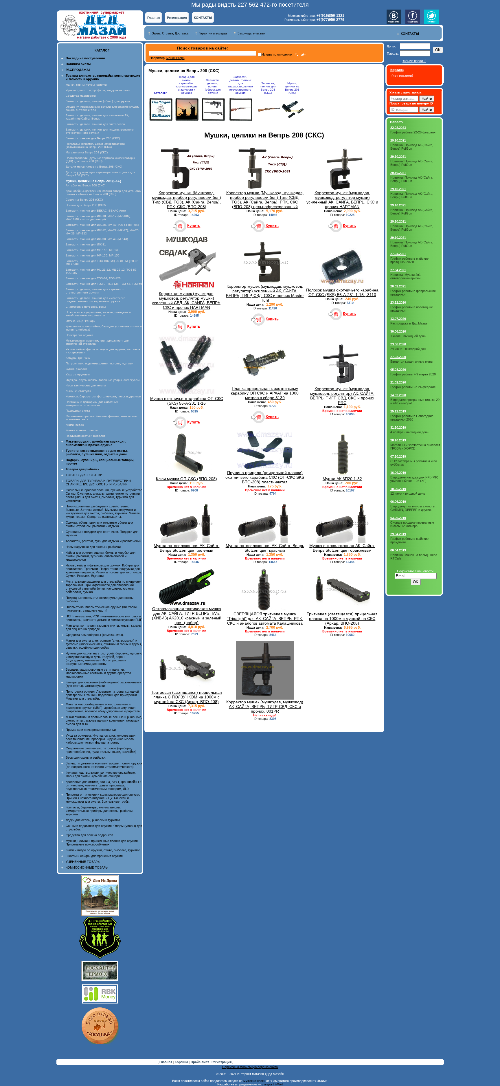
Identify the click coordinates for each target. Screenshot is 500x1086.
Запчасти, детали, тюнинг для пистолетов (95, 124)
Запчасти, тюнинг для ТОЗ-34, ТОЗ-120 (93, 278)
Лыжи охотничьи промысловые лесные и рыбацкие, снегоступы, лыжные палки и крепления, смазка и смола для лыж (104, 720)
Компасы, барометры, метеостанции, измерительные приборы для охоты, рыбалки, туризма (99, 811)
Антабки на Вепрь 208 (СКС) (85, 185)
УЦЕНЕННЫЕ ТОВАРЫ (83, 861)
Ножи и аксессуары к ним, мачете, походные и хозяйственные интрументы (98, 314)
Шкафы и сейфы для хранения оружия (94, 856)
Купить (193, 225)
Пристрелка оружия (79, 335)
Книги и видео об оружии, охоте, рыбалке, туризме (103, 850)
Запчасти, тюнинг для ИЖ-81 (86, 244)
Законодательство (251, 33)
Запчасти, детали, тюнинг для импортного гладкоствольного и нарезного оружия (95, 299)
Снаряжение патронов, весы (86, 306)
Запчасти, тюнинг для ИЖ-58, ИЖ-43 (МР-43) (97, 239)
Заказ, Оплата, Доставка (170, 33)
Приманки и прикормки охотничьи (91, 729)
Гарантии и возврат (213, 33)
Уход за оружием (78, 374)
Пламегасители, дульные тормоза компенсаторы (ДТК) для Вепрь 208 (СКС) (100, 159)
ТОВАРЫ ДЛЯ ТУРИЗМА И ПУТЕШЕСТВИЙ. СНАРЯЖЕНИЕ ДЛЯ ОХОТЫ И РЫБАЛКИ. (99, 482)
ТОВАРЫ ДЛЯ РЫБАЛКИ (84, 475)
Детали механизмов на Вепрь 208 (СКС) (94, 166)
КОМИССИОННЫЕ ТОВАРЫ (87, 867)
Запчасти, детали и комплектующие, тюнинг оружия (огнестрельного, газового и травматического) (104, 765)
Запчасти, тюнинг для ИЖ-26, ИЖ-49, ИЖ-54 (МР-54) (102, 224)
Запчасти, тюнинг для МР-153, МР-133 (93, 250)
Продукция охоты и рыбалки (85, 435)
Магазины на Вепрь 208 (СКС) (87, 152)
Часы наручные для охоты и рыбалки (93, 546)
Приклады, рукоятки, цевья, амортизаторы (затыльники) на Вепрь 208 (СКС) (95, 145)
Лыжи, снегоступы (78, 390)
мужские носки (254, 1081)
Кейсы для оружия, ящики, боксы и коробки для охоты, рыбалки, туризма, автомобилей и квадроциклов (100, 556)
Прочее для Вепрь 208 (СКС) (86, 205)
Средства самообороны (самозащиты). (95, 634)
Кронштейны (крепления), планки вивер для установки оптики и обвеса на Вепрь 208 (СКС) (103, 192)
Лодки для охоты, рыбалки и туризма (93, 820)
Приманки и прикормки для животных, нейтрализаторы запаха (92, 403)
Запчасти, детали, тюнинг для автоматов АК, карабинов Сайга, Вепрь (97, 117)
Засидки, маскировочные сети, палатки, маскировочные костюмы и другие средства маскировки (98, 673)
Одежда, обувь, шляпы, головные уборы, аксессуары (102, 379)
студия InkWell (272, 1084)
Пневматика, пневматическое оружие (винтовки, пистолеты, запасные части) (101, 608)
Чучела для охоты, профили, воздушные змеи (98, 90)
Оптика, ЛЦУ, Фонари (80, 320)
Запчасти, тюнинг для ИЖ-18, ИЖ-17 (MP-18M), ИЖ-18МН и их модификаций (98, 217)
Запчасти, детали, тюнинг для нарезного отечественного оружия (95, 291)
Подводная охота (78, 410)
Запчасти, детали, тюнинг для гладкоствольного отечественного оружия (240, 84)
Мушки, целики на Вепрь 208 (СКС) (292, 88)
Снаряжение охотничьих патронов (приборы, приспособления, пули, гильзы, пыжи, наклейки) (101, 749)
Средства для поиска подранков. (90, 835)
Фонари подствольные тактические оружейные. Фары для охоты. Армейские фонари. (101, 774)
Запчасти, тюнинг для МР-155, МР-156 (93, 255)
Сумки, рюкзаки (76, 368)
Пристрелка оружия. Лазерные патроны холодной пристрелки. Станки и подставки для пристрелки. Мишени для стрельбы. (102, 695)
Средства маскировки (81, 95)
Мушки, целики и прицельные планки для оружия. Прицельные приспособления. (102, 842)
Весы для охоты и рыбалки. (86, 757)
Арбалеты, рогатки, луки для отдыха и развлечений (103, 541)
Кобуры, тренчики (78, 357)
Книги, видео (75, 424)
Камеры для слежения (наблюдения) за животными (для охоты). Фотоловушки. (103, 683)
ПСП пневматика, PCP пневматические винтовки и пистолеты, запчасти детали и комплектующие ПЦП (104, 617)
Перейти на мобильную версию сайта (250, 1067)
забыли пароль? (414, 61)
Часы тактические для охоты (86, 385)
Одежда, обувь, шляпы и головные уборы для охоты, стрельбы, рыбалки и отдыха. (99, 524)
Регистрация (177, 17)
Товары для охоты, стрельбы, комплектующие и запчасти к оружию (187, 84)
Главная (153, 17)
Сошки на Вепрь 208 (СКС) (84, 199)
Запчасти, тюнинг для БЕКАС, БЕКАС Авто (96, 210)
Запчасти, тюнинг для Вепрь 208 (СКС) (93, 138)
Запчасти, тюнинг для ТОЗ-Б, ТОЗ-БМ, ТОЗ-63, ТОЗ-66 (104, 283)
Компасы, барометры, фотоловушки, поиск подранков (103, 396)
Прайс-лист (200, 1062)
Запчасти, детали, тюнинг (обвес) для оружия (98, 101)
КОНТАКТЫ (203, 17)
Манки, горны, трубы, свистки (86, 84)
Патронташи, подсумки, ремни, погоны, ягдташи (99, 363)
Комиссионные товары (82, 430)
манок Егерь (175, 58)
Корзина (182, 1062)
